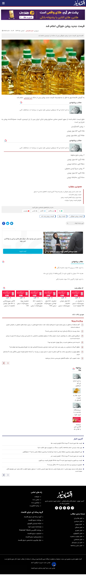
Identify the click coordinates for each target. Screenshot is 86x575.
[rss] (56, 508)
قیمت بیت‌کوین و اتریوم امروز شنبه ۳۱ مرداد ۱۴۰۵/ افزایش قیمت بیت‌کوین (60, 460)
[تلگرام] (11, 223)
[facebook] (72, 508)
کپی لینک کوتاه (79, 223)
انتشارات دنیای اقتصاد (34, 534)
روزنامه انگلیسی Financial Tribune (30, 530)
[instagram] (64, 508)
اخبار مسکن (78, 527)
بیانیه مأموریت (34, 506)
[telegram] (60, 508)
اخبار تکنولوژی (77, 533)
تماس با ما (36, 500)
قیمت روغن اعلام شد (75, 195)
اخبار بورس (78, 524)
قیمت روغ (62, 216)
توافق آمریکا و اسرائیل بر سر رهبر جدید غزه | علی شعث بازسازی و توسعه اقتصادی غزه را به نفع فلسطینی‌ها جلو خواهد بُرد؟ (44, 347)
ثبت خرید (22, 251)
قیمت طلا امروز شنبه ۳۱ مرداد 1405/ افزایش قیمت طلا (66, 443)
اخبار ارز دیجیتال (77, 543)
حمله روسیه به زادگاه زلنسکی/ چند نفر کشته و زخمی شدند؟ (62, 331)
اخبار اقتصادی (29, 31)
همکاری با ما (35, 503)
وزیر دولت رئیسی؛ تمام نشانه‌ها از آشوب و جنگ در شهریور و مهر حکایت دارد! (60, 448)
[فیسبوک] (3, 223)
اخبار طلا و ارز (78, 518)
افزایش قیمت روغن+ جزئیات (73, 200)
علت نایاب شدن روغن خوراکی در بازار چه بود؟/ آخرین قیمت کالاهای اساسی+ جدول (57, 192)
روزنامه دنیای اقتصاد (34, 520)
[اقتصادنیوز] (64, 494)
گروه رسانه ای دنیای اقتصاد (32, 517)
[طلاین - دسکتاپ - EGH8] (43, 15)
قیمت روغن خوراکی (76, 216)
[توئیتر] (7, 223)
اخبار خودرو (78, 530)
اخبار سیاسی (78, 521)
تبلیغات (36, 497)
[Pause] (45, 252)
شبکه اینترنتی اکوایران (34, 524)
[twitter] (68, 508)
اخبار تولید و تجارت (76, 536)
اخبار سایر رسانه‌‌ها (76, 546)
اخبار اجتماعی (78, 540)
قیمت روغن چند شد (47, 216)
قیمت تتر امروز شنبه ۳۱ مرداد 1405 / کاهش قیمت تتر (66, 456)
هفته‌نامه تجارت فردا (34, 527)
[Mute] (48, 252)
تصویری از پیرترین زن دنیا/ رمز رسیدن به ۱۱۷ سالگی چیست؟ (64, 465)
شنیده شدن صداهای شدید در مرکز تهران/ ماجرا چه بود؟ (64, 342)
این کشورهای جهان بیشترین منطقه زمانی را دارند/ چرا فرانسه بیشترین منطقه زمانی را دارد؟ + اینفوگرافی (52, 452)
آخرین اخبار (78, 439)
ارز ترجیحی (28, 98)
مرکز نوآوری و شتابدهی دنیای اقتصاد (29, 540)
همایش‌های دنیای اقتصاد (33, 537)
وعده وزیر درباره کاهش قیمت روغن (71, 197)
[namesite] (79, 3)
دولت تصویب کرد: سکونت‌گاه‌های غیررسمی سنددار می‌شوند (62, 358)
